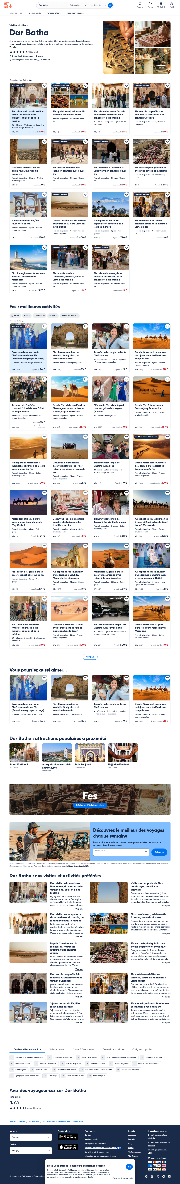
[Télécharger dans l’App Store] (68, 1147)
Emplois (131, 1139)
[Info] (30, 80)
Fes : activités (49, 1122)
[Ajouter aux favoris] (44, 85)
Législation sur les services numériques (100, 1156)
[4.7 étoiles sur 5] (17, 52)
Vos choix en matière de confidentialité (101, 1148)
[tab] (27, 1049)
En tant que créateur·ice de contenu (159, 1144)
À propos (132, 1135)
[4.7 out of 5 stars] (17, 1108)
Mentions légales (91, 1139)
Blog (130, 1143)
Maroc (22, 1122)
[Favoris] (140, 4)
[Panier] (150, 4)
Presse (130, 1148)
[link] (28, 109)
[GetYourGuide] (8, 5)
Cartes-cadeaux (134, 1152)
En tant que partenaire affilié (157, 1151)
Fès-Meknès (34, 1122)
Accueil (12, 1122)
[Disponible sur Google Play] (68, 1137)
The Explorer (133, 1156)
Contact (88, 1135)
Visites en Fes (64, 1122)
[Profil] (171, 4)
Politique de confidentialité (77, 866)
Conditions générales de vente (97, 1152)
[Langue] (161, 4)
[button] (28, 109)
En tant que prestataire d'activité (157, 1136)
